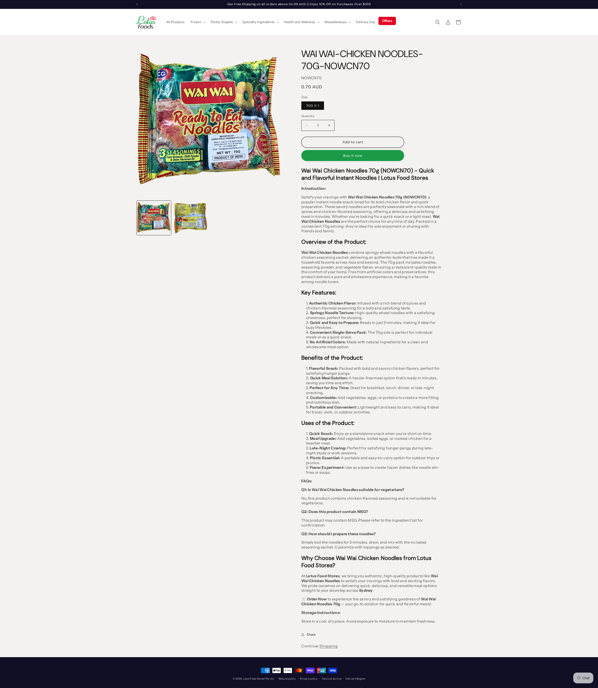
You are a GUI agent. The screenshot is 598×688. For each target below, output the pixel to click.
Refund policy (287, 678)
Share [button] (311, 634)
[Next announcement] (461, 4)
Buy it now (353, 155)
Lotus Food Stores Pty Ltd (258, 678)
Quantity (307, 116)
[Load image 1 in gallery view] (154, 218)
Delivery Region (355, 678)
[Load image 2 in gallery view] (190, 218)
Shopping (328, 646)
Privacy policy (308, 678)
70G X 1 (312, 106)
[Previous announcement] (137, 4)
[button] (198, 22)
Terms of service (331, 678)
